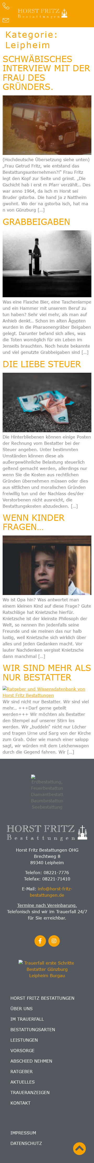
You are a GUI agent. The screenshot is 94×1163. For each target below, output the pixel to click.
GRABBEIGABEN (36, 221)
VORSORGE (22, 1050)
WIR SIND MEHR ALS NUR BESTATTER (47, 672)
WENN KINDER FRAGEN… (33, 522)
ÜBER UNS (21, 1008)
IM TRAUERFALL (27, 1019)
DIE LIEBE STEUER (42, 364)
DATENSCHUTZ (26, 1143)
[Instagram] (54, 941)
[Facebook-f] (40, 941)
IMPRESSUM (23, 1132)
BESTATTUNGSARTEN (32, 1029)
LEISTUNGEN (24, 1040)
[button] (79, 13)
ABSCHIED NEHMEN (31, 1061)
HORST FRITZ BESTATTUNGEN (42, 998)
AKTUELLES (22, 1082)
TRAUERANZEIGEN (30, 1092)
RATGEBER (21, 1071)
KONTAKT (20, 1103)
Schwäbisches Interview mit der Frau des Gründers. (46, 72)
